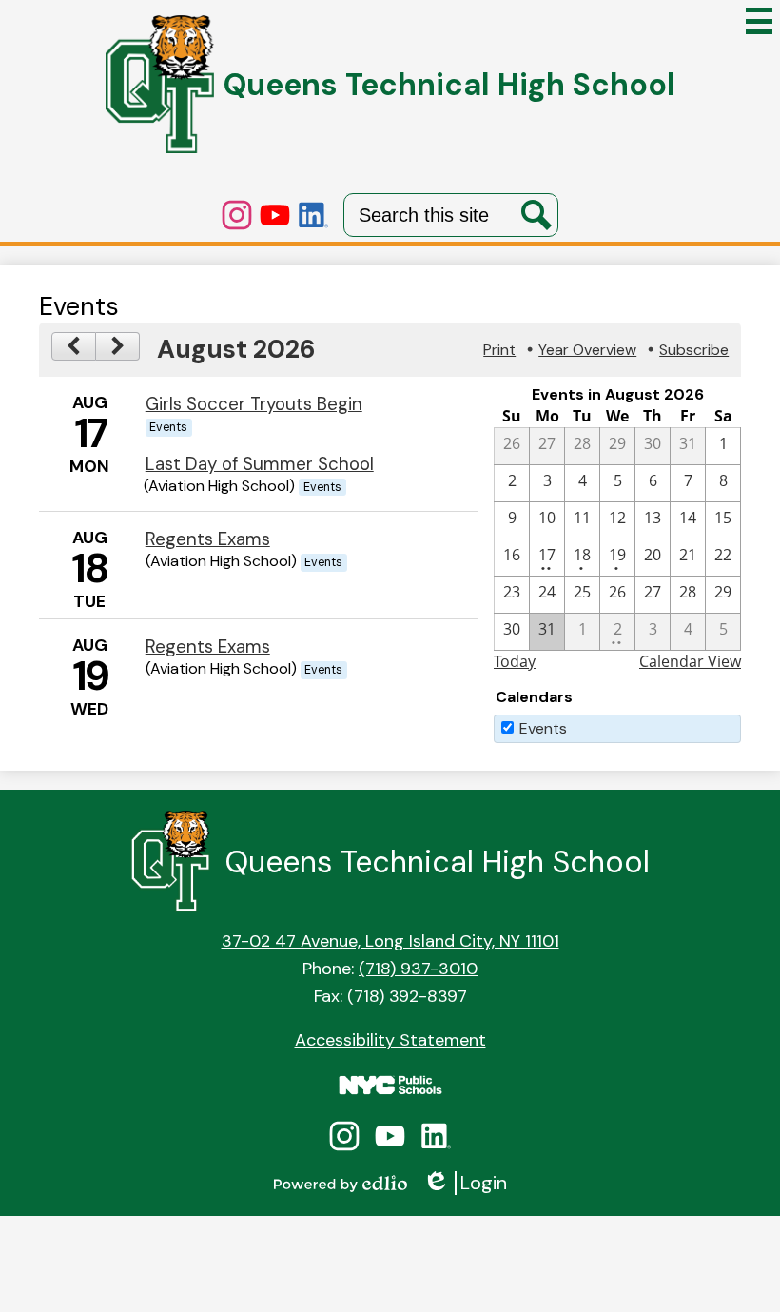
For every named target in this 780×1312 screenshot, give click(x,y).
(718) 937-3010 (418, 968)
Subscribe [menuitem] (694, 350)
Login (464, 1183)
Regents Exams (208, 539)
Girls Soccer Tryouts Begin (254, 404)
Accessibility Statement (390, 1039)
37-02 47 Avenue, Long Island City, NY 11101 (390, 941)
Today (515, 661)
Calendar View (690, 661)
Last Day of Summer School (260, 464)
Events (543, 728)
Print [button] (499, 350)
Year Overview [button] (587, 350)
